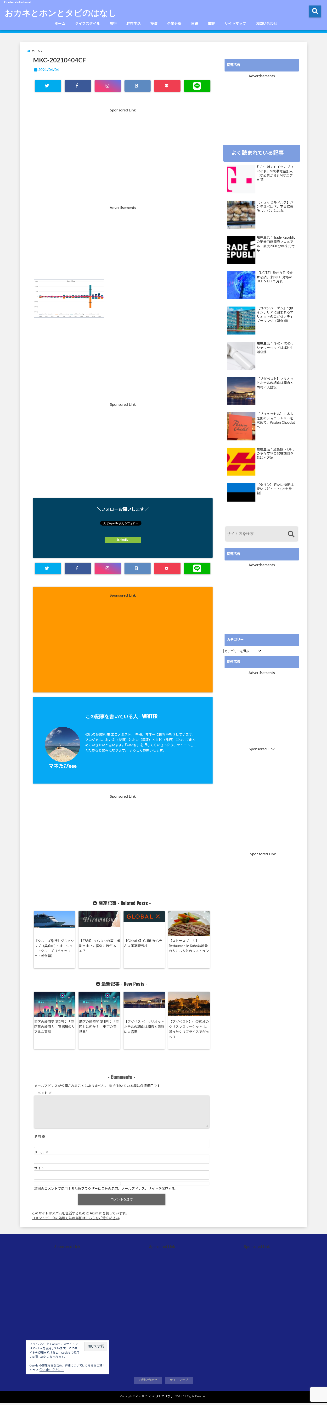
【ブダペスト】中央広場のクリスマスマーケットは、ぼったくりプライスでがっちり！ (189, 1029)
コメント (43, 1093)
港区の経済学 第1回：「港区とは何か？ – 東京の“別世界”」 (99, 1027)
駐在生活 (133, 24)
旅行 (113, 24)
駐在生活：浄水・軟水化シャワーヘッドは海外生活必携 (275, 348)
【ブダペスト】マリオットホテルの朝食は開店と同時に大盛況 (144, 1027)
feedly (124, 539)
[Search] (291, 534)
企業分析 (174, 24)
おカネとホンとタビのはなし (61, 12)
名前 (39, 1136)
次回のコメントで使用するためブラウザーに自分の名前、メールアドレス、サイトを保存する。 (106, 1189)
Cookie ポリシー (51, 1370)
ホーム (60, 24)
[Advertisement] (122, 159)
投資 (154, 24)
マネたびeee (63, 766)
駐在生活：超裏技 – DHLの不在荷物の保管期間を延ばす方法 (275, 454)
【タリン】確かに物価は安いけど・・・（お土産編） (275, 489)
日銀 (194, 24)
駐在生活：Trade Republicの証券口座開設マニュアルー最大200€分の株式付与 (276, 244)
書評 (211, 24)
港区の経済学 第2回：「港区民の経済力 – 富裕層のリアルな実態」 (54, 1027)
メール (41, 1152)
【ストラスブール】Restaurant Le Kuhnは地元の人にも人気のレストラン (189, 946)
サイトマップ (235, 24)
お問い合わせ (266, 24)
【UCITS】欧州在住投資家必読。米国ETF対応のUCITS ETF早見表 (275, 277)
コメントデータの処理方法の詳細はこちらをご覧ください (75, 1218)
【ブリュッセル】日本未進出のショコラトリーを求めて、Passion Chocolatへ (276, 420)
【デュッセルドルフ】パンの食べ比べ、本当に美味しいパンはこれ (275, 207)
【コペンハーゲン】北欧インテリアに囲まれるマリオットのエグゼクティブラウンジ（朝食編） (275, 315)
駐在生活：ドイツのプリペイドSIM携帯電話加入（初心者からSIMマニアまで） (275, 173)
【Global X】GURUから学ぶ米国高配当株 (143, 943)
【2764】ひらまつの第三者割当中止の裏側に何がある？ (99, 946)
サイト (39, 1168)
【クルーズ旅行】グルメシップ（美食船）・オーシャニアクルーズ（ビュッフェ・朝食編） (54, 948)
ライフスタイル (87, 24)
